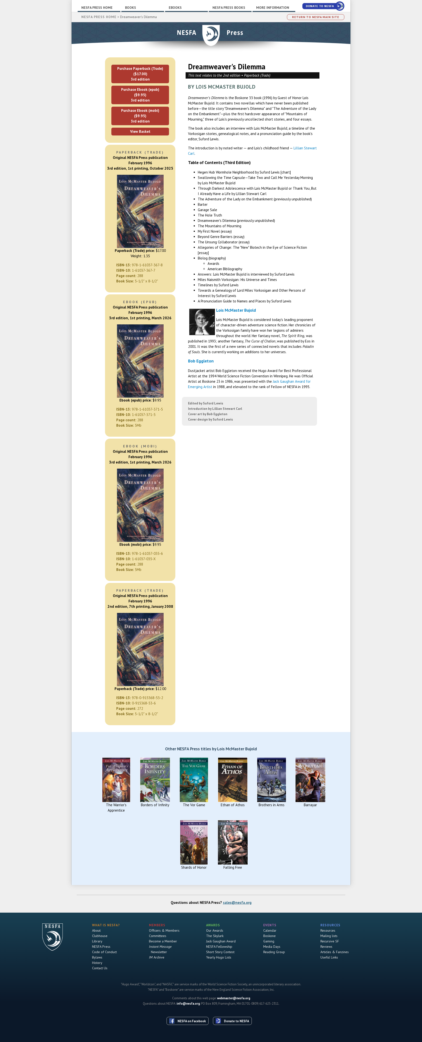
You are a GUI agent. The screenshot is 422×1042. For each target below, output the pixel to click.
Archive (156, 957)
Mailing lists (329, 936)
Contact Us (99, 968)
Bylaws (97, 957)
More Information (272, 7)
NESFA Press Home (97, 7)
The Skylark (214, 936)
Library (97, 941)
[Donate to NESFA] (234, 1012)
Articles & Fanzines (334, 952)
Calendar (269, 930)
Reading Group (274, 952)
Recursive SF (329, 941)
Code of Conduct (104, 952)
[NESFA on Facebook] (189, 1012)
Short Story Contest (220, 952)
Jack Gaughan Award (221, 941)
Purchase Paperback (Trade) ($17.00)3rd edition (140, 74)
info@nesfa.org (188, 1003)
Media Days (271, 946)
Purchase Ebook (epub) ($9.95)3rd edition (140, 95)
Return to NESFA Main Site (315, 17)
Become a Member (163, 941)
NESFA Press (101, 946)
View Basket (140, 131)
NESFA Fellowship (219, 946)
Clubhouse (99, 936)
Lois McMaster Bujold (236, 310)
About (96, 930)
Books (130, 7)
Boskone (269, 936)
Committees (157, 936)
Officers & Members (164, 930)
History (97, 962)
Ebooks (175, 7)
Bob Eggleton (201, 361)
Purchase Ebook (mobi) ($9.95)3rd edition (140, 116)
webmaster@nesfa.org (233, 998)
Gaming (268, 941)
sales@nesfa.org (237, 902)
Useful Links (329, 957)
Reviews (326, 946)
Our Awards (214, 930)
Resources (327, 930)
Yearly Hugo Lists (218, 957)
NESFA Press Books (228, 7)
